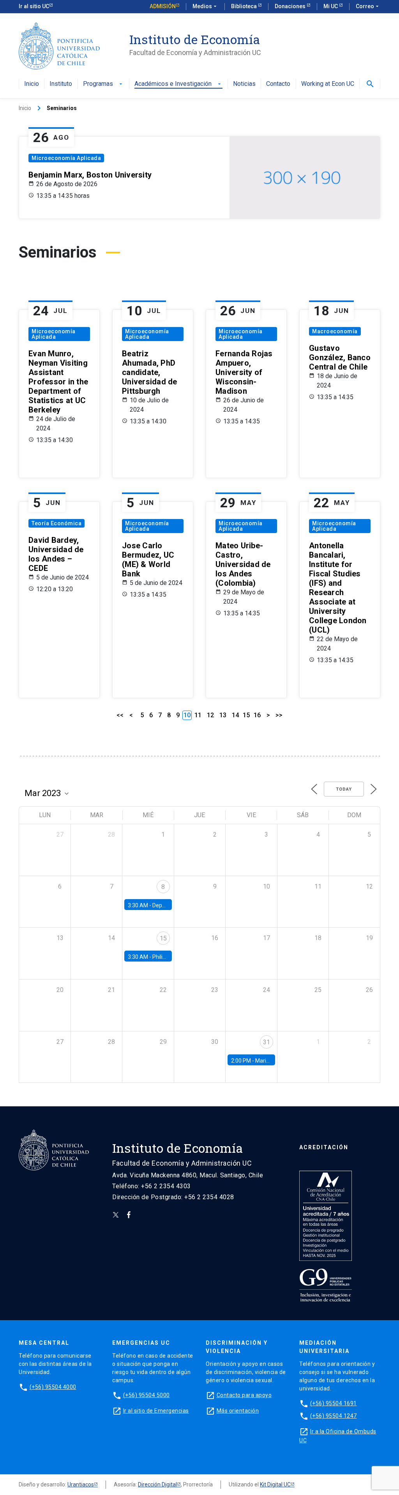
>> (278, 715)
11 (197, 715)
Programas (103, 84)
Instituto (60, 84)
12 (210, 715)
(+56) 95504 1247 (333, 1416)
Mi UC (331, 6)
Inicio (31, 84)
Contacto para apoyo (244, 1395)
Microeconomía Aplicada (66, 158)
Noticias (244, 84)
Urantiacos (80, 1484)
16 (257, 715)
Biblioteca (244, 6)
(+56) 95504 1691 (333, 1403)
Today (344, 789)
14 (235, 715)
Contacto (278, 84)
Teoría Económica (56, 523)
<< (120, 715)
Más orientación (238, 1411)
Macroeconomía (335, 331)
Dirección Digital (157, 1484)
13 (222, 715)
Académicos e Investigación (178, 84)
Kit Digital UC (275, 1484)
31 (266, 1042)
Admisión (163, 6)
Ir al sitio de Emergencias (156, 1411)
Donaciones (291, 6)
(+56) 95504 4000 (53, 1387)
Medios (205, 6)
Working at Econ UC (327, 84)
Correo (368, 6)
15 (246, 715)
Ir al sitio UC (34, 6)
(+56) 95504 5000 (146, 1395)
